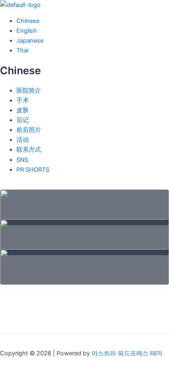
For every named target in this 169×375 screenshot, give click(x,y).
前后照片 (28, 130)
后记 (22, 120)
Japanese (29, 40)
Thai (22, 50)
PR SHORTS (32, 169)
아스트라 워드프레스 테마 (126, 353)
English (26, 30)
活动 (22, 139)
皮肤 (22, 110)
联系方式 (28, 149)
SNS (22, 160)
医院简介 (28, 90)
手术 (22, 100)
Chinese (27, 21)
